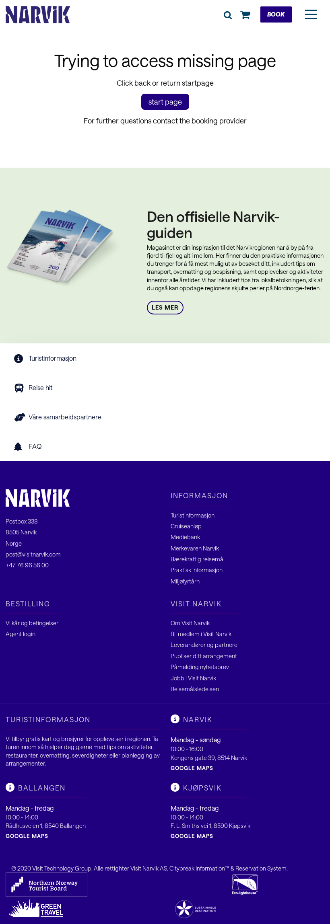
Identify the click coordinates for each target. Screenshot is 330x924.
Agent (14, 633)
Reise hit (40, 387)
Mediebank (185, 537)
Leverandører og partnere (204, 644)
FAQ (35, 446)
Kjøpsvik (202, 788)
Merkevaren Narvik (195, 548)
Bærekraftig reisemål (198, 559)
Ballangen (42, 788)
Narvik (197, 719)
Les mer (165, 307)
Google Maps (192, 768)
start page (165, 101)
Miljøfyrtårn (185, 581)
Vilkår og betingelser (32, 623)
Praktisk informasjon (197, 570)
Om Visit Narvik (190, 623)
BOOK (276, 14)
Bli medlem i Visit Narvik (201, 633)
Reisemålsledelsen (195, 689)
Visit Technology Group (61, 868)
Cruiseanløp (186, 526)
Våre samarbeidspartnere (65, 417)
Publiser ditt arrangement (204, 656)
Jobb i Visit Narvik (193, 678)
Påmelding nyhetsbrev (200, 666)
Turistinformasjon (52, 358)
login (29, 633)
